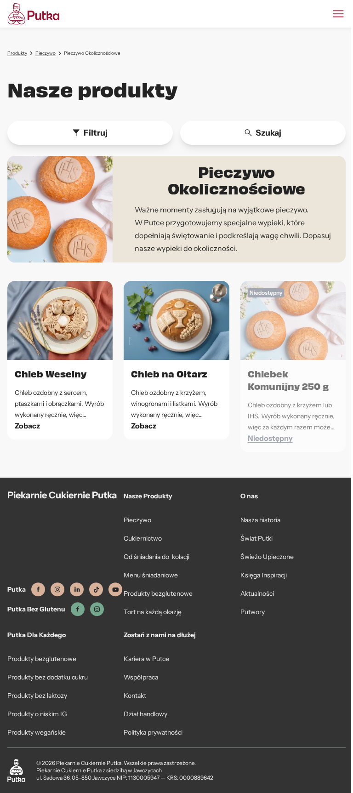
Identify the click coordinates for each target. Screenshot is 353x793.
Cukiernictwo (143, 538)
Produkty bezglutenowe (158, 593)
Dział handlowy (145, 714)
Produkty (17, 53)
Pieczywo (45, 53)
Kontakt (135, 695)
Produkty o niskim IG (37, 714)
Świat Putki (256, 538)
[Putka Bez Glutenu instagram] (97, 609)
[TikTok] (96, 589)
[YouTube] (115, 589)
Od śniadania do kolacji (156, 557)
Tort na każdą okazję (153, 612)
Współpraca (141, 677)
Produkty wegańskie (36, 732)
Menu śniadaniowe (151, 575)
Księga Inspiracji (263, 575)
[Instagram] (57, 589)
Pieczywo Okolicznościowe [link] (92, 53)
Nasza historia (260, 520)
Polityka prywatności (153, 732)
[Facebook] (38, 589)
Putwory (252, 612)
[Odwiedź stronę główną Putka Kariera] (33, 14)
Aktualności (257, 593)
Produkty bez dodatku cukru (47, 677)
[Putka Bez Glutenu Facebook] (78, 609)
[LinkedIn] (77, 589)
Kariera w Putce (146, 659)
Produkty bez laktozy (37, 695)
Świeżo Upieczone (267, 557)
